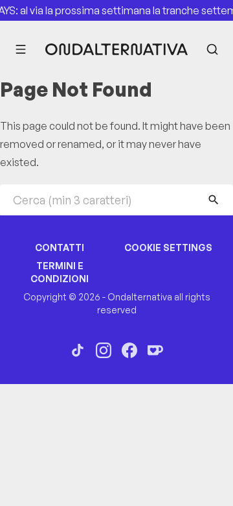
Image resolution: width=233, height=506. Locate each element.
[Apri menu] (21, 49)
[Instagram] (103, 350)
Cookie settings (168, 247)
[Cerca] (212, 49)
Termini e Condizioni (59, 272)
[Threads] (77, 350)
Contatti (59, 247)
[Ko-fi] (155, 350)
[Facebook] (129, 350)
